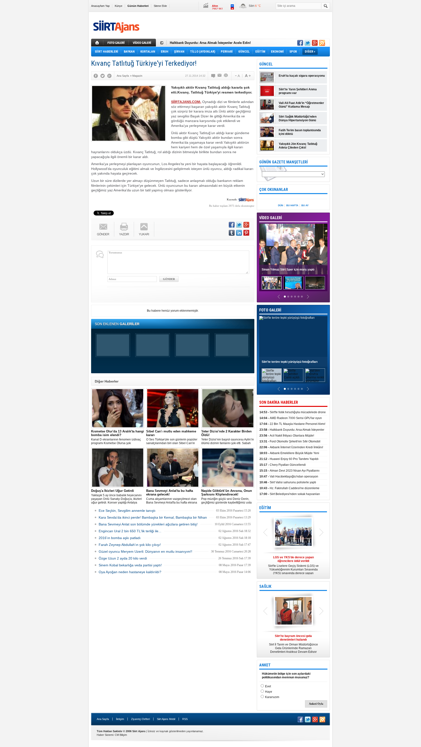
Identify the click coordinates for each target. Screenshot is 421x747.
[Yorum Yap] (213, 76)
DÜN (280, 205)
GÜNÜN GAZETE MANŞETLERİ (283, 162)
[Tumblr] (232, 233)
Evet (268, 686)
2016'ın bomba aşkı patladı (120, 538)
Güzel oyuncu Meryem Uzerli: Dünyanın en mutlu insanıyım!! (145, 551)
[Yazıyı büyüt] (248, 76)
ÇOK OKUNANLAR (273, 189)
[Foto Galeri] (116, 43)
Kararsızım (272, 697)
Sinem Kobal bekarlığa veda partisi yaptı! (130, 565)
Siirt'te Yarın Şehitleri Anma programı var (298, 91)
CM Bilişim (121, 734)
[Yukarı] (144, 229)
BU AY (305, 205)
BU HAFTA (292, 205)
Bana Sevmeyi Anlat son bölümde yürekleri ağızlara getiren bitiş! (148, 524)
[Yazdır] (226, 76)
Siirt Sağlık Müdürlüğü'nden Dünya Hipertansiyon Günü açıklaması (297, 118)
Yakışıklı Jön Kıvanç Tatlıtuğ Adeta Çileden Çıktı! (298, 145)
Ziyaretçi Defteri (140, 719)
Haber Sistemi (105, 734)
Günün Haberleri (138, 5)
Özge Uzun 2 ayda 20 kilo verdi (123, 558)
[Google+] (109, 76)
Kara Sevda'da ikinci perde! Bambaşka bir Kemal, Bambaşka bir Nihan (153, 517)
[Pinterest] (246, 233)
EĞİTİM (265, 507)
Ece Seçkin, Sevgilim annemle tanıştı (127, 511)
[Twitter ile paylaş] (307, 43)
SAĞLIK (265, 586)
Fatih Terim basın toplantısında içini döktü (300, 132)
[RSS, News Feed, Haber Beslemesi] (322, 43)
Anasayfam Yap (100, 5)
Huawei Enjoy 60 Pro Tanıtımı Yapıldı (288, 459)
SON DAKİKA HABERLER (278, 402)
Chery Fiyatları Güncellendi (282, 465)
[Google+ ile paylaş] (315, 43)
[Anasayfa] (97, 43)
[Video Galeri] (143, 43)
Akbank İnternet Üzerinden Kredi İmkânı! (291, 447)
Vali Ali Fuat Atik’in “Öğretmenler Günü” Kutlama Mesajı (301, 104)
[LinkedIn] (239, 233)
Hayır (268, 691)
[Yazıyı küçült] (237, 76)
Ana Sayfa (103, 719)
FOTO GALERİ (270, 310)
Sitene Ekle (160, 5)
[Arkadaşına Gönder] (220, 76)
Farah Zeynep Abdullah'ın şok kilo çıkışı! (130, 545)
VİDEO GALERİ (270, 217)
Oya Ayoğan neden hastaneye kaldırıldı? (130, 572)
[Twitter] (102, 76)
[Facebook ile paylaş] (300, 43)
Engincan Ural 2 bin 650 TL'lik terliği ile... (130, 531)
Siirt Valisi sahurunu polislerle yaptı (287, 482)
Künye (118, 5)
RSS (185, 719)
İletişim (120, 719)
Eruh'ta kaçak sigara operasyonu (302, 75)
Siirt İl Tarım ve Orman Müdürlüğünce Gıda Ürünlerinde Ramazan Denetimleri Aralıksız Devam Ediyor (293, 644)
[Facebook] (96, 76)
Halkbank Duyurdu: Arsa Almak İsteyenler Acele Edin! (210, 43)
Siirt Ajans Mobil (166, 719)
